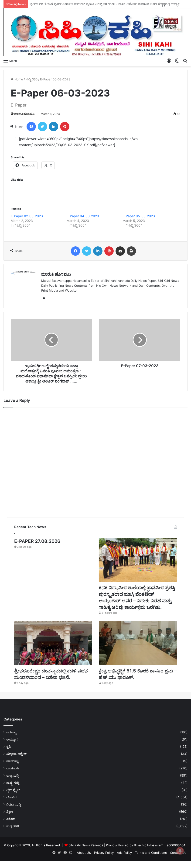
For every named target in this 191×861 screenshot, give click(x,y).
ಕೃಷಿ (8, 746)
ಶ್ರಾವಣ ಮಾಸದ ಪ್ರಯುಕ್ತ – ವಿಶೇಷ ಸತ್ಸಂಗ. (54, 4)
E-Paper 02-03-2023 (27, 216)
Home (18, 79)
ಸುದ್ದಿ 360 (32, 79)
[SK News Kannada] (95, 32)
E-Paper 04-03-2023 (83, 216)
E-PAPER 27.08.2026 (37, 541)
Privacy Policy (104, 852)
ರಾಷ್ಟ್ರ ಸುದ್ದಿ (12, 783)
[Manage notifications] (180, 850)
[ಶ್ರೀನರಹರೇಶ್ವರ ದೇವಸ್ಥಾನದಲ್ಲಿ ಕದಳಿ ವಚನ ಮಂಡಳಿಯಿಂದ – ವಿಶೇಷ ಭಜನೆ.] (53, 643)
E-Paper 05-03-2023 (139, 216)
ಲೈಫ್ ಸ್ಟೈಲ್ (13, 790)
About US (84, 852)
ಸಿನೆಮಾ (10, 819)
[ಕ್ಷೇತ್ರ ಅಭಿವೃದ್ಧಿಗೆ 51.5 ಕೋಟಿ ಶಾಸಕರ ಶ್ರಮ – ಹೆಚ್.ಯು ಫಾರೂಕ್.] (138, 643)
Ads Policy (124, 852)
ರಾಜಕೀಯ (12, 768)
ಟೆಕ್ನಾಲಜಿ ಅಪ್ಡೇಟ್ (16, 754)
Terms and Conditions (151, 852)
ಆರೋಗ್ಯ (11, 732)
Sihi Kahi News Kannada (85, 845)
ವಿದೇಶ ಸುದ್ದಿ (13, 804)
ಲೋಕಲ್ (11, 797)
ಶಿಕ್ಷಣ (9, 811)
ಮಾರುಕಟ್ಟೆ (12, 761)
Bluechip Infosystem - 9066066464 (159, 845)
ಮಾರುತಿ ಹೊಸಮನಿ (24, 114)
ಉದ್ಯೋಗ (11, 739)
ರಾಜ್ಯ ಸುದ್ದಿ (12, 775)
